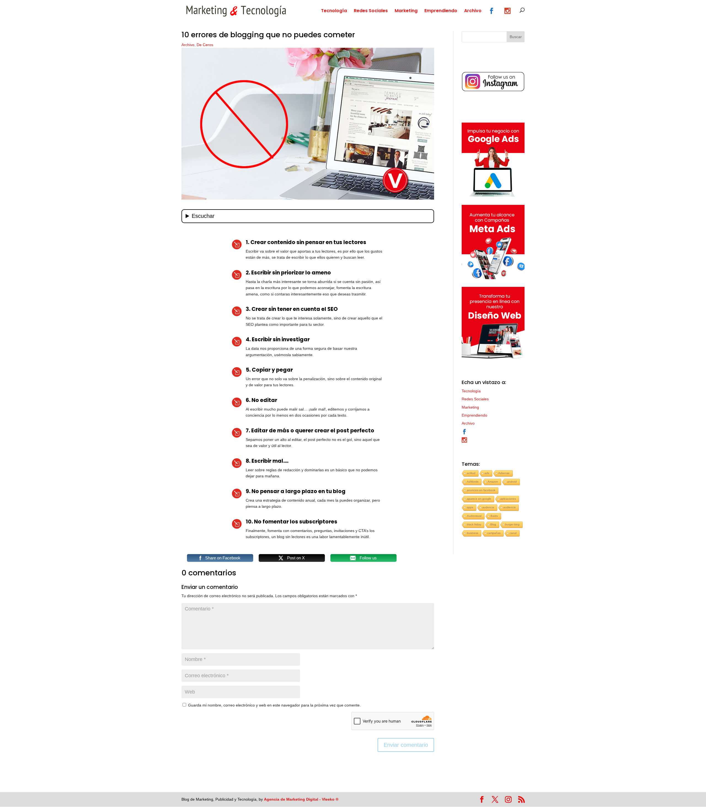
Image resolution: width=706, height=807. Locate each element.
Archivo (473, 11)
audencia (488, 507)
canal (513, 533)
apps (470, 507)
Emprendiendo (440, 11)
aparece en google (479, 498)
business (472, 533)
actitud (471, 473)
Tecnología (334, 11)
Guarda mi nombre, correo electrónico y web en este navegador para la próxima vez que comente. (274, 705)
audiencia (509, 507)
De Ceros (205, 45)
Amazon (493, 481)
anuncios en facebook (481, 490)
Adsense (504, 473)
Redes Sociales (371, 11)
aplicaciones (508, 498)
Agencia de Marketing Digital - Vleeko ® (301, 799)
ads (487, 473)
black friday (474, 524)
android (512, 481)
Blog (493, 524)
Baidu (494, 515)
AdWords (472, 481)
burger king (512, 524)
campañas (494, 533)
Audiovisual (474, 515)
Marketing (406, 11)
